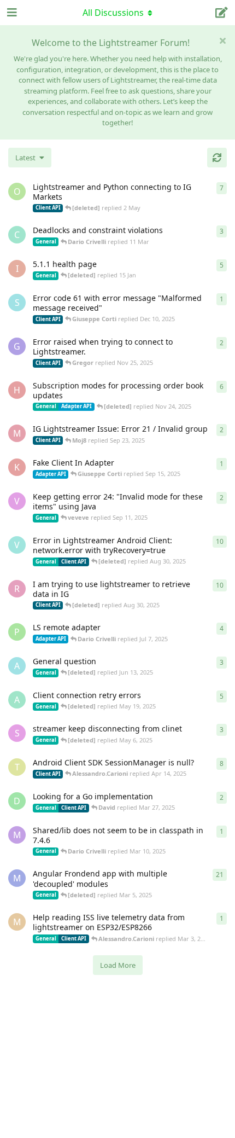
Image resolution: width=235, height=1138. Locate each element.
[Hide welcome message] (222, 40)
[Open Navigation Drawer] (11, 12)
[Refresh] (217, 157)
